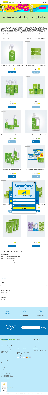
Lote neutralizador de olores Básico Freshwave (12, 134)
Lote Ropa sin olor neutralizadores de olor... (12, 169)
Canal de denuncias (5, 378)
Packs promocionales (21, 348)
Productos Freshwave (5, 254)
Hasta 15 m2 (5, 292)
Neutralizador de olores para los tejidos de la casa (11, 266)
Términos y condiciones (20, 393)
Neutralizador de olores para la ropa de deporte (11, 275)
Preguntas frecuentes (5, 364)
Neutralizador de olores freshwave (11, 251)
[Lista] (10, 38)
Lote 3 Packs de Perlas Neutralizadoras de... (12, 239)
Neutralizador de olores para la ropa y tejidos (10, 256)
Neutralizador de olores (22, 344)
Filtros (4, 38)
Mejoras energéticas (5, 373)
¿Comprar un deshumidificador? (40, 346)
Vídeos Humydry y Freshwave (39, 350)
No (3, 299)
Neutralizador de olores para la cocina (9, 262)
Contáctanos (3, 371)
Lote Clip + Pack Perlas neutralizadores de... (36, 204)
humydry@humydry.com (22, 355)
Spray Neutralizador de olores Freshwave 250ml (12, 65)
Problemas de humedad (38, 344)
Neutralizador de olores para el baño (8, 260)
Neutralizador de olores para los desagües (9, 258)
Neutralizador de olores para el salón (8, 273)
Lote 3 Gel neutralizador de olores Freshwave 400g (36, 100)
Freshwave (35, 348)
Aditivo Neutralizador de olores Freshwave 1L (36, 134)
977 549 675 (19, 353)
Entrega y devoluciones (6, 369)
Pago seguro (4, 367)
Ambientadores (20, 346)
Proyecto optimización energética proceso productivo (7, 376)
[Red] (8, 38)
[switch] (4, 390)
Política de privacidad (10, 393)
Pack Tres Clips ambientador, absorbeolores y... (36, 239)
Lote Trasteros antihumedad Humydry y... (36, 169)
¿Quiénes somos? (4, 362)
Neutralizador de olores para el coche (8, 270)
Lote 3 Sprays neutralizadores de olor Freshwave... (12, 100)
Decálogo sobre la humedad (39, 342)
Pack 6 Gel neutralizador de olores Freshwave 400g (12, 205)
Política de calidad (38, 393)
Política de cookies (30, 393)
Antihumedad (20, 342)
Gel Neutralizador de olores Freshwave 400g (36, 65)
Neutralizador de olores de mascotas (8, 264)
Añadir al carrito (12, 72)
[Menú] (6, 382)
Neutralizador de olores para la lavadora (9, 268)
